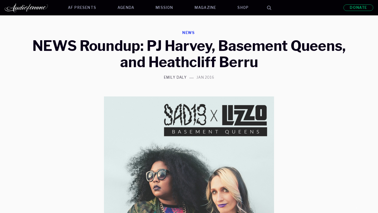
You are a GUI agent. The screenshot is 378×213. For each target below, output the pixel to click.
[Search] (269, 7)
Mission (164, 7)
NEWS (188, 32)
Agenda (126, 7)
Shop (243, 7)
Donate (358, 7)
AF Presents (82, 7)
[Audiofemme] (31, 7)
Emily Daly (175, 77)
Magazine (205, 7)
